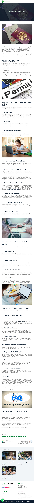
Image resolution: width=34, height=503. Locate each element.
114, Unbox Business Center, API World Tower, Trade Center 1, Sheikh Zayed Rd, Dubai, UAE (24, 497)
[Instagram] (6, 487)
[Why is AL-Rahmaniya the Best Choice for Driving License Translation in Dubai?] (9, 470)
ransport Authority (21, 321)
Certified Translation (21, 486)
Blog (2, 496)
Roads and (15, 321)
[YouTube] (9, 487)
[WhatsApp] (20, 436)
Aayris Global (28, 501)
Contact (3, 495)
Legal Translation (21, 485)
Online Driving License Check (13, 189)
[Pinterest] (10, 436)
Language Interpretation (22, 488)
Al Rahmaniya (12, 501)
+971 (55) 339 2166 (21, 493)
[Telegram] (17, 436)
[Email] (24, 436)
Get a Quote (4, 494)
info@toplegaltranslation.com (23, 494)
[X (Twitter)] (6, 436)
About (3, 493)
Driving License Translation (22, 487)
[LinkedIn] (13, 436)
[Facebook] (3, 436)
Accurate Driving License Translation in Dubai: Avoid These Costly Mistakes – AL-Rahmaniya (25, 462)
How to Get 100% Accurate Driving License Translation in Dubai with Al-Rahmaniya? (8, 462)
